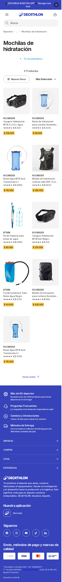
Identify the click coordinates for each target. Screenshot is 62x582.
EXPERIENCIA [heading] (10, 472)
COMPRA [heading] (7, 454)
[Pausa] (56, 4)
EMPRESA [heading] (8, 445)
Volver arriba (28, 377)
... (17, 31)
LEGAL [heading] (6, 463)
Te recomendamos (32, 59)
